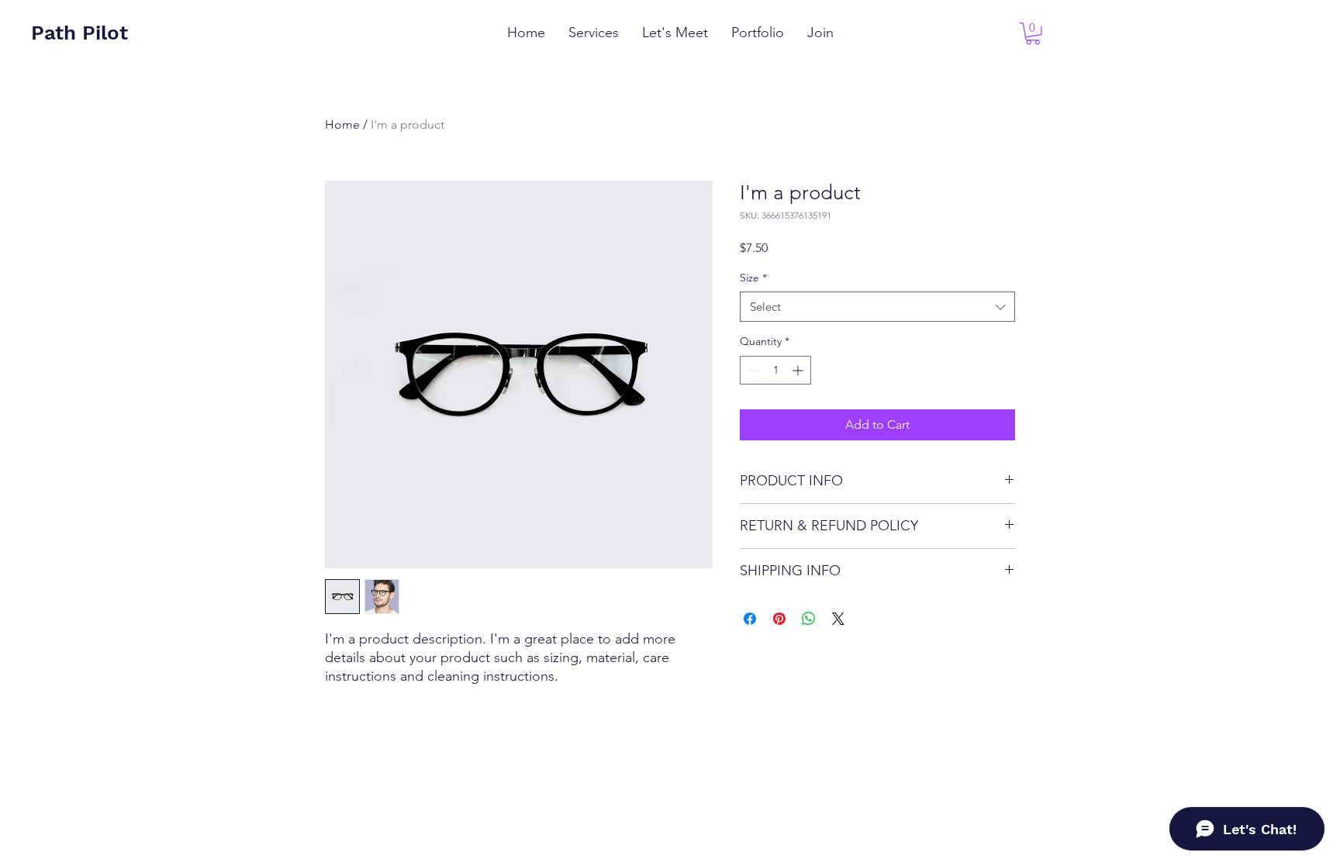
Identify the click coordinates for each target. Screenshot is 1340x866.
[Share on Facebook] (750, 618)
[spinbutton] (775, 370)
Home (342, 124)
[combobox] (877, 307)
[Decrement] (752, 370)
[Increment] (799, 370)
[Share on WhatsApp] (809, 618)
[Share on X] (838, 618)
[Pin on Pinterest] (779, 618)
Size (753, 278)
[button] (1033, 33)
